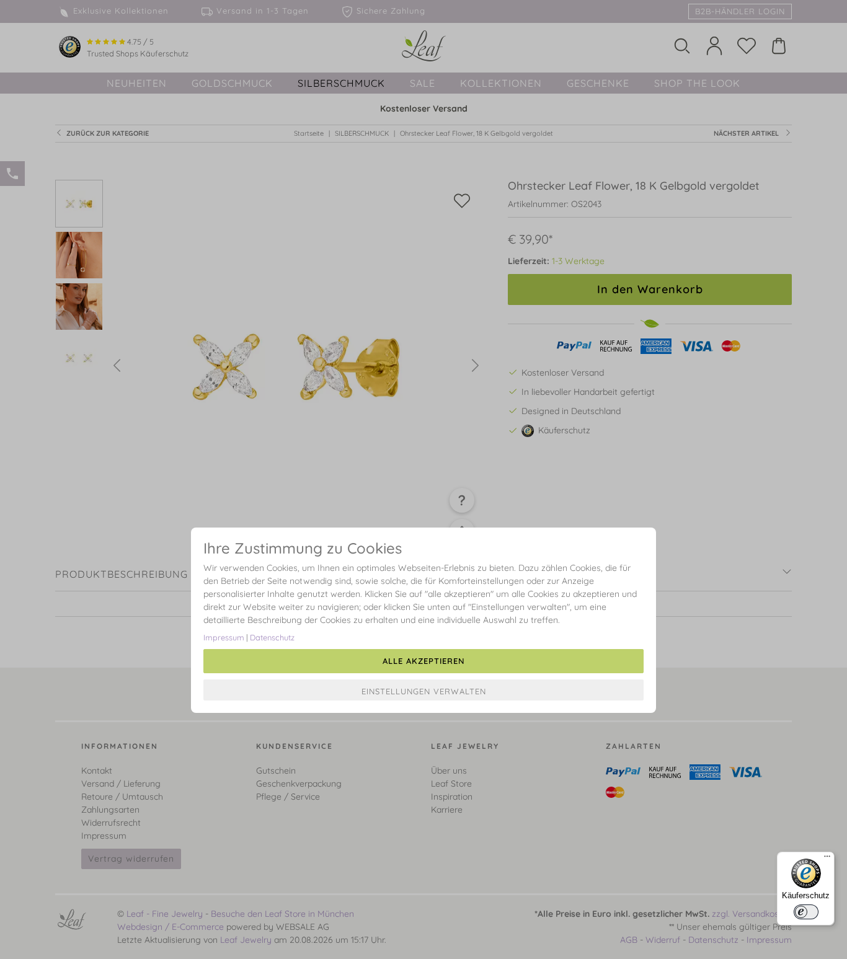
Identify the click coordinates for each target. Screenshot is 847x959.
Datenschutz (272, 637)
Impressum (223, 637)
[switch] (806, 911)
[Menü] (827, 859)
